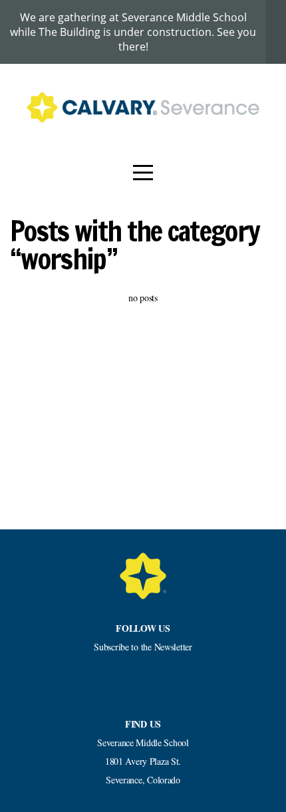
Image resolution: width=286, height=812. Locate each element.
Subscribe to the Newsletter (143, 646)
